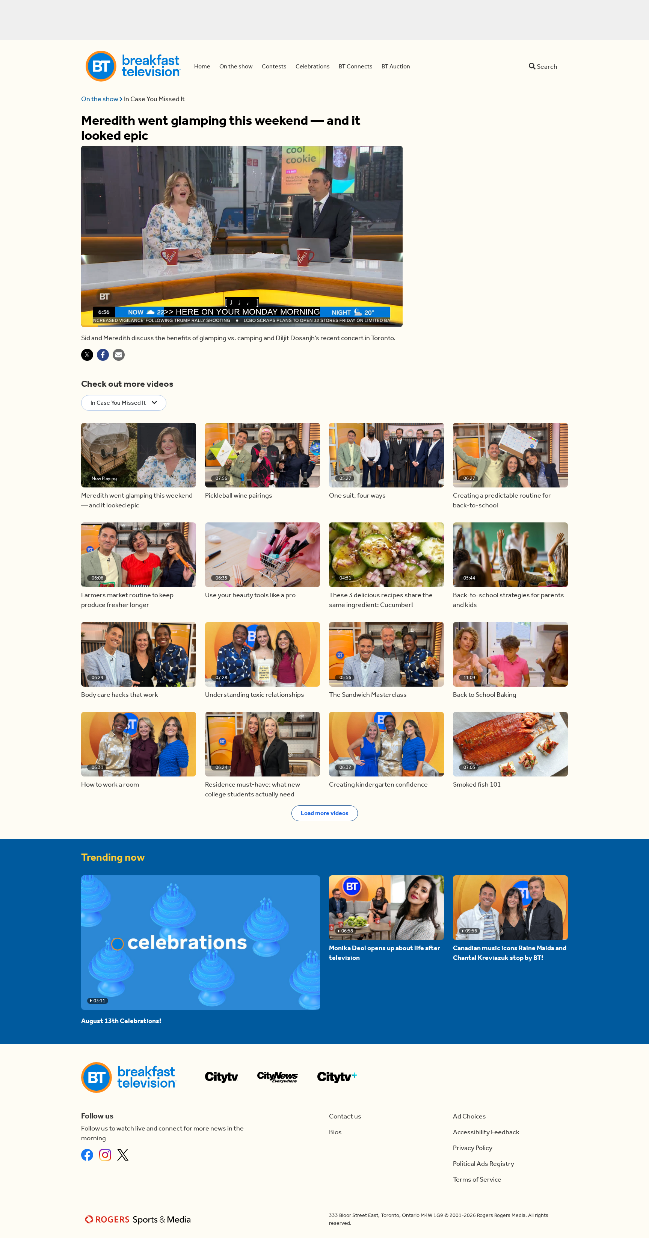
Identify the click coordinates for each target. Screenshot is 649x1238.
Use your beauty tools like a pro (250, 595)
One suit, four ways (357, 495)
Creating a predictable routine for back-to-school (502, 500)
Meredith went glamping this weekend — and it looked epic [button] (137, 500)
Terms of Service (477, 1179)
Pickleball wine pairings (238, 495)
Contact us (345, 1116)
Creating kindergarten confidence (378, 784)
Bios (335, 1132)
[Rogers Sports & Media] (139, 1219)
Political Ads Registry (483, 1163)
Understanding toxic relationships (254, 694)
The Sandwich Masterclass (368, 694)
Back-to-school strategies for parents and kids (508, 600)
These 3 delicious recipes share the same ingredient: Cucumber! (381, 600)
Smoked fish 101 (477, 784)
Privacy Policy (472, 1148)
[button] (138, 455)
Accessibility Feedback (486, 1132)
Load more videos (325, 813)
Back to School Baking (484, 694)
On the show (100, 99)
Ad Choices (469, 1116)
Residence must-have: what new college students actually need (252, 789)
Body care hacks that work (119, 694)
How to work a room (110, 784)
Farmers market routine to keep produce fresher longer (127, 600)
